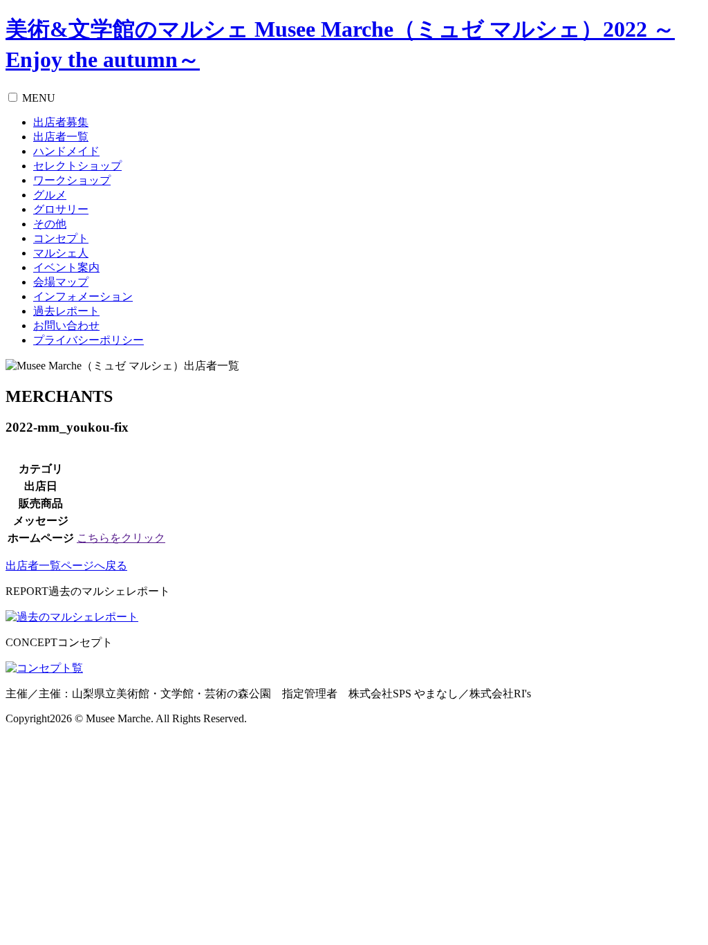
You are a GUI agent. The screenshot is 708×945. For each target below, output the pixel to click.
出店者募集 (60, 122)
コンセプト (60, 238)
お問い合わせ (66, 325)
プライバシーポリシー (88, 340)
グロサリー (60, 209)
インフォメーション (83, 296)
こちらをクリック (121, 538)
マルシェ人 (60, 253)
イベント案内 (66, 267)
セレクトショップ (77, 166)
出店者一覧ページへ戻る (66, 565)
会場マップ (60, 282)
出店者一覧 (60, 137)
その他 (49, 224)
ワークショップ (72, 180)
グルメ (49, 195)
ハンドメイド (66, 151)
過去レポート (66, 311)
